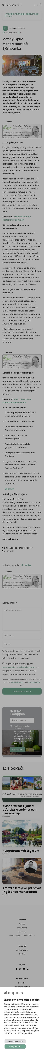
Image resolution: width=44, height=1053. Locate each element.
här (30, 1033)
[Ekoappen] (13, 993)
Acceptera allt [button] (15, 1046)
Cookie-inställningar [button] (15, 1041)
